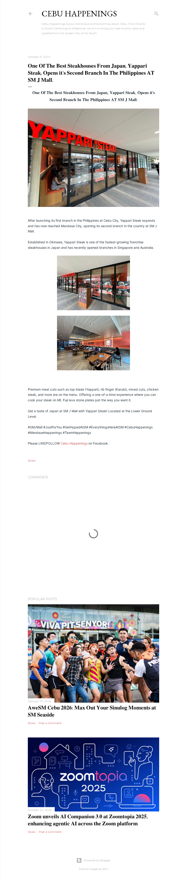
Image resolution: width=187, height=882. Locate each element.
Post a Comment (50, 723)
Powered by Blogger (97, 860)
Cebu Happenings (79, 13)
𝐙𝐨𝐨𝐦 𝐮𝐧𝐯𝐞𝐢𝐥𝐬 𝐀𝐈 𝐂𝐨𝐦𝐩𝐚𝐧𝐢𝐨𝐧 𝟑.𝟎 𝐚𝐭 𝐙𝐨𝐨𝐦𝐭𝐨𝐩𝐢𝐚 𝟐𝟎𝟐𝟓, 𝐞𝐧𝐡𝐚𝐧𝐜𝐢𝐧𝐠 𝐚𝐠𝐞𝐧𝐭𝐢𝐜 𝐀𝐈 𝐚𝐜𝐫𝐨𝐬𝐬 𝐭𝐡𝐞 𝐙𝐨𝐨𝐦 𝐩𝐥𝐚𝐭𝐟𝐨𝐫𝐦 (88, 820)
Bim (106, 869)
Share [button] (31, 460)
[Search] (156, 12)
